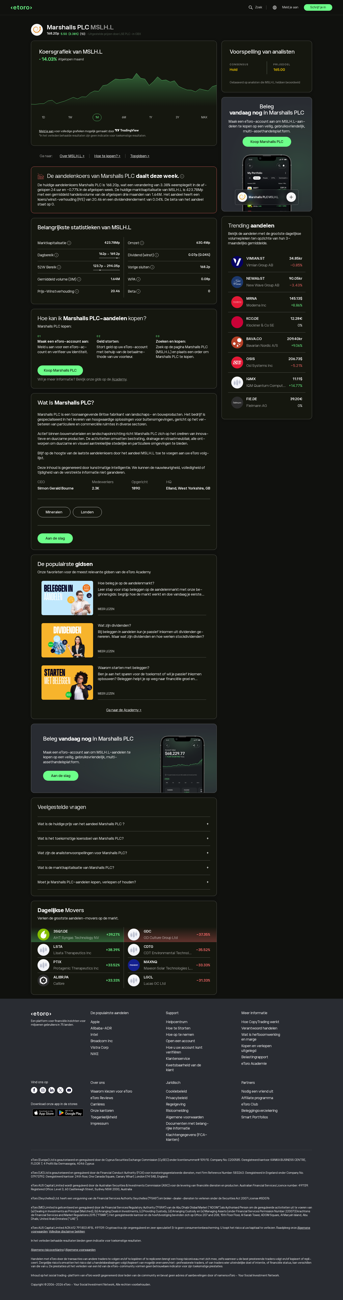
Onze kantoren (102, 1111)
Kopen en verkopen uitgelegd (256, 1048)
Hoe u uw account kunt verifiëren (184, 1050)
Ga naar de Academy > (124, 710)
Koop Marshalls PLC (267, 142)
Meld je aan (290, 7)
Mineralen (54, 512)
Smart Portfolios (254, 1117)
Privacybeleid (176, 1098)
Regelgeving (175, 1104)
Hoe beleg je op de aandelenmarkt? (126, 583)
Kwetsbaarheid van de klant (183, 1067)
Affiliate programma (257, 1098)
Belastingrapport (254, 1057)
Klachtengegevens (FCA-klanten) (186, 1137)
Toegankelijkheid (104, 1117)
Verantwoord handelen (259, 1028)
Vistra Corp (100, 1047)
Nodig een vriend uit (257, 1091)
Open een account (180, 1041)
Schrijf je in (318, 7)
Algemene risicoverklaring (47, 1249)
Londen (87, 512)
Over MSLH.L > (72, 156)
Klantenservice (178, 1059)
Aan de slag (55, 538)
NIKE (95, 1054)
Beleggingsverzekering (259, 1111)
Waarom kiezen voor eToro (111, 1091)
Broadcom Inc (102, 1041)
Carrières (98, 1104)
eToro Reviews (102, 1098)
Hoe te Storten (178, 1028)
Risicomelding (177, 1111)
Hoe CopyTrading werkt (260, 1022)
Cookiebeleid (176, 1091)
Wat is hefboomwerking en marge (260, 1037)
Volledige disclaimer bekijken (67, 1231)
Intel (94, 1035)
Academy (119, 379)
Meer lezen (106, 609)
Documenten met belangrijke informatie (187, 1126)
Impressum (100, 1124)
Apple (95, 1022)
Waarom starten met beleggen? (123, 668)
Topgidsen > (139, 156)
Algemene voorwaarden (185, 1117)
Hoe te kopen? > (107, 156)
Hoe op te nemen (180, 1035)
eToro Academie (254, 1064)
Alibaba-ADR (101, 1028)
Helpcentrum (176, 1022)
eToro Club (249, 1104)
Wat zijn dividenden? (114, 625)
